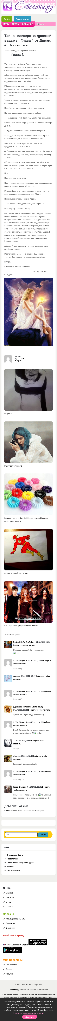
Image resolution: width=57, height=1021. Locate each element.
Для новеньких (13, 870)
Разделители (12, 859)
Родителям (10, 923)
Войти (7, 19)
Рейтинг (10, 866)
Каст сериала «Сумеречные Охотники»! (21, 626)
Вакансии (10, 928)
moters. (16, 676)
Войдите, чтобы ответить (24, 645)
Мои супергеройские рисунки (16, 573)
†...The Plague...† (19, 359)
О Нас (8, 902)
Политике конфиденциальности (28, 1013)
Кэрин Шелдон (19, 787)
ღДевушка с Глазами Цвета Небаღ (28, 707)
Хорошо (29, 1016)
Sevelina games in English (16, 945)
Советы (40, 24)
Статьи (16, 45)
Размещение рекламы (15, 919)
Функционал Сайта (15, 855)
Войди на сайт (10, 811)
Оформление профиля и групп (20, 863)
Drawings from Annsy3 (13, 466)
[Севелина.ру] (28, 12)
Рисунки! (8, 414)
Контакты (10, 897)
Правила (9, 907)
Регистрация (22, 19)
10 (27, 45)
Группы (9, 969)
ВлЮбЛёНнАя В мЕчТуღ (23, 642)
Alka (15, 756)
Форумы (9, 974)
